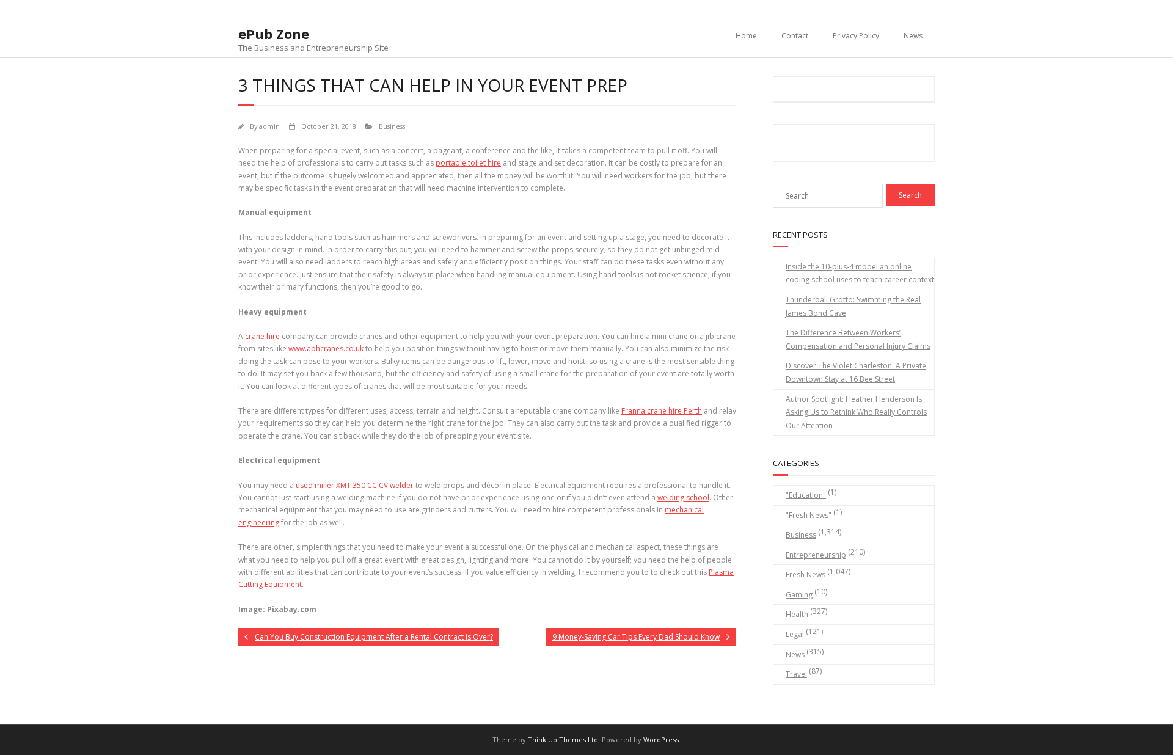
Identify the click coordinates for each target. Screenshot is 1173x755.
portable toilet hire (468, 163)
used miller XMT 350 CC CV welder (355, 485)
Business (392, 126)
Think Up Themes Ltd (563, 739)
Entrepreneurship (816, 555)
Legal (795, 634)
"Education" (806, 495)
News (913, 36)
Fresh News (805, 574)
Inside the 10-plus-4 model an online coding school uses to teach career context (860, 273)
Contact (794, 36)
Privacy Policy (856, 36)
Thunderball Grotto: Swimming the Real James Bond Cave (853, 306)
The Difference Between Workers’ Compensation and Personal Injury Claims (858, 339)
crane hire (262, 336)
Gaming (799, 594)
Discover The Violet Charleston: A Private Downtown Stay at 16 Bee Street (856, 372)
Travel (796, 674)
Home (746, 36)
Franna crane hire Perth (661, 411)
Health (797, 614)
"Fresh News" (808, 515)
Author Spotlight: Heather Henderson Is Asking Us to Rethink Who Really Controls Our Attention (856, 412)
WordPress (661, 739)
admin (269, 126)
